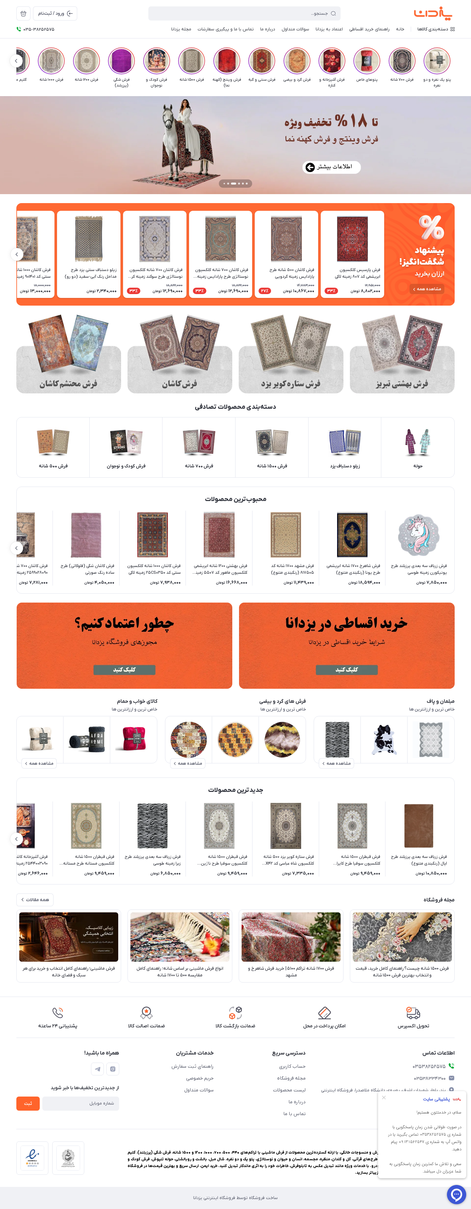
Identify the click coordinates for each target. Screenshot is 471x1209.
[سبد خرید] (23, 13)
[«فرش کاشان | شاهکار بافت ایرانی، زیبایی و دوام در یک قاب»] (180, 354)
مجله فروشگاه (291, 1078)
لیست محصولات (289, 1090)
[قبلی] (454, 60)
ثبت (28, 1104)
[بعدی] (16, 60)
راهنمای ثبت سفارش (192, 1066)
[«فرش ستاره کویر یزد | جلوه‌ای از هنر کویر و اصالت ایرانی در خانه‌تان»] (291, 354)
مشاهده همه (429, 289)
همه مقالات (37, 900)
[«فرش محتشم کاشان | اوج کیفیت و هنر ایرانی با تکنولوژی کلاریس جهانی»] (68, 354)
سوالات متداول (199, 1090)
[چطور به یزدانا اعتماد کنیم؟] (124, 646)
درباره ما (297, 1102)
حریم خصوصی (200, 1078)
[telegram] (97, 1069)
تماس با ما (294, 1114)
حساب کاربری (292, 1066)
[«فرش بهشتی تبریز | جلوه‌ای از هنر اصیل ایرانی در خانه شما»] (402, 354)
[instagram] (112, 1069)
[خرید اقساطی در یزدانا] (347, 646)
